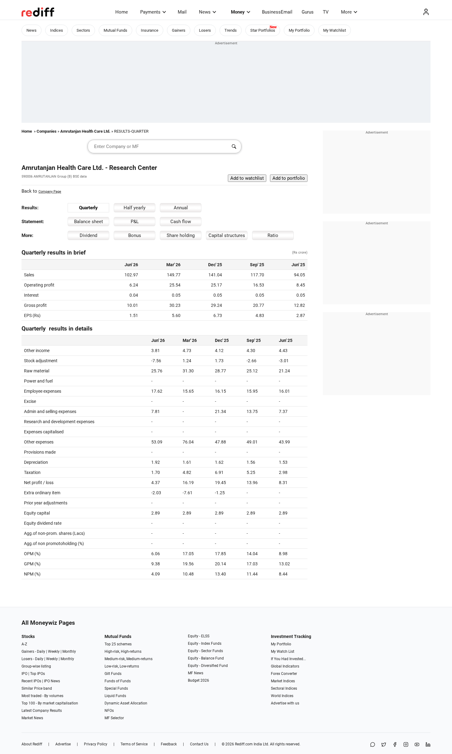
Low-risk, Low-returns (122, 666)
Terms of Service (134, 744)
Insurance (149, 30)
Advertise (63, 744)
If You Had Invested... (288, 659)
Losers (205, 30)
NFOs (109, 710)
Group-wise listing (36, 666)
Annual (181, 208)
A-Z (24, 644)
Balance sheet (88, 221)
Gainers (178, 30)
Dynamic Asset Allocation (126, 703)
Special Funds (116, 688)
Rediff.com (244, 744)
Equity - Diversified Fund (208, 666)
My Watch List (282, 651)
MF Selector (114, 718)
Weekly (54, 651)
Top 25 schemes (118, 644)
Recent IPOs (31, 681)
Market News (32, 718)
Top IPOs (37, 674)
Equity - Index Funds (204, 643)
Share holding (181, 235)
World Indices (282, 696)
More (346, 12)
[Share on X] (383, 745)
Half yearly (134, 208)
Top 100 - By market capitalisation (50, 703)
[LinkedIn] (428, 745)
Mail (182, 12)
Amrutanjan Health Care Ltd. (85, 131)
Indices (56, 30)
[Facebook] (394, 745)
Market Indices (283, 681)
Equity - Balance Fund (206, 658)
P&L (135, 221)
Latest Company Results (42, 710)
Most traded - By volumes (42, 696)
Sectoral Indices (284, 688)
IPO (24, 674)
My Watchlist (334, 30)
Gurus (308, 12)
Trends (230, 30)
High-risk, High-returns (123, 651)
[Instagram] (405, 745)
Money (238, 12)
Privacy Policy (95, 744)
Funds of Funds (118, 681)
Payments (150, 12)
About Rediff (32, 744)
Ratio (273, 235)
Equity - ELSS (198, 636)
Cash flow (180, 221)
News (205, 12)
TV (326, 12)
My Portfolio (299, 30)
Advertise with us (285, 703)
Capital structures (226, 235)
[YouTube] (416, 745)
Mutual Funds (115, 30)
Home (121, 12)
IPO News (52, 681)
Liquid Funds (115, 696)
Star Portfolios (262, 30)
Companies (47, 131)
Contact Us (199, 744)
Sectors (83, 30)
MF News (195, 673)
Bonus (134, 235)
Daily (41, 651)
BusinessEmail (277, 12)
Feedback (169, 744)
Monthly (69, 651)
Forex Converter (284, 674)
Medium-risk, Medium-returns (129, 659)
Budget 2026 (198, 680)
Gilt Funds (113, 674)
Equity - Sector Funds (205, 651)
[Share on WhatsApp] (372, 745)
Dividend (88, 235)
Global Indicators (285, 666)
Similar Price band (37, 688)
